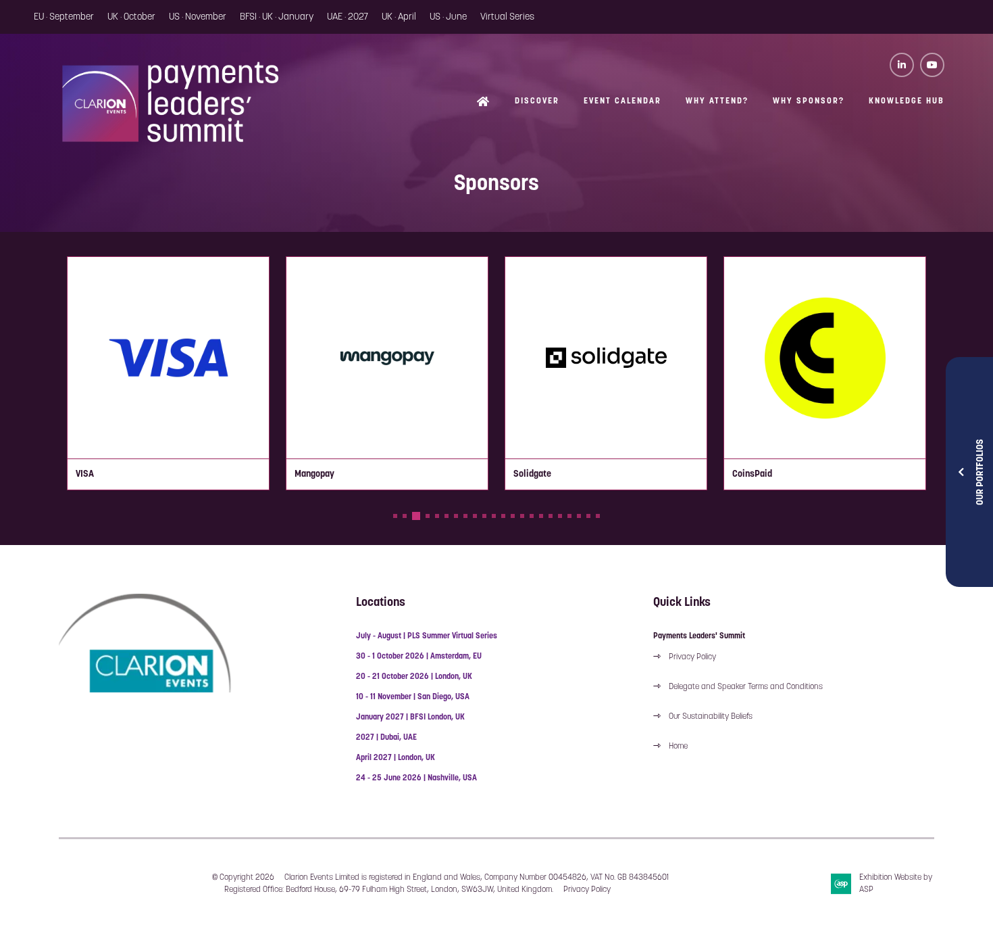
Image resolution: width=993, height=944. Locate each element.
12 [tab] (503, 516)
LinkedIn (902, 65)
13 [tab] (513, 516)
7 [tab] (456, 516)
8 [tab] (465, 516)
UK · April (399, 17)
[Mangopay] (387, 357)
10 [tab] (484, 516)
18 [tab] (560, 516)
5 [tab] (437, 516)
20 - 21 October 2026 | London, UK (414, 677)
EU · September (64, 17)
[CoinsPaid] (824, 357)
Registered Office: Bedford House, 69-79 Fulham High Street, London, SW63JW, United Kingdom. (388, 890)
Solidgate (532, 474)
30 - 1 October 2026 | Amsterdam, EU (419, 657)
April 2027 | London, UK (395, 758)
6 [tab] (446, 516)
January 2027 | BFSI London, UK (410, 717)
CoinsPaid (752, 474)
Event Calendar (622, 101)
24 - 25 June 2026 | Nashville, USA (416, 778)
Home (483, 102)
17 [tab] (551, 516)
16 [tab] (541, 516)
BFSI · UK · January (276, 17)
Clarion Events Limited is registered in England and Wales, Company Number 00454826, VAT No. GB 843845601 (476, 878)
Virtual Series (507, 17)
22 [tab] (598, 516)
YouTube (932, 65)
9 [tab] (475, 516)
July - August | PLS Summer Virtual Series (426, 636)
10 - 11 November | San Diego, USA (412, 697)
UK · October (131, 17)
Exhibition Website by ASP (895, 884)
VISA (85, 474)
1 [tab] (395, 516)
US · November (197, 17)
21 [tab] (588, 516)
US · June (448, 17)
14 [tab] (522, 516)
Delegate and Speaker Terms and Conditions (747, 687)
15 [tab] (532, 516)
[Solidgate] (606, 357)
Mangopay (314, 474)
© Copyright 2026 (243, 878)
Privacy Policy (692, 657)
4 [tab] (428, 516)
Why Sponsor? (808, 101)
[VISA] (168, 357)
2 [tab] (405, 516)
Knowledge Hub (906, 101)
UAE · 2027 (347, 17)
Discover (537, 101)
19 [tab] (569, 516)
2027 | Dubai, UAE (386, 738)
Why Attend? (717, 101)
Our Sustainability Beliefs (711, 717)
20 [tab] (579, 516)
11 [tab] (494, 516)
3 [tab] (416, 516)
